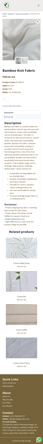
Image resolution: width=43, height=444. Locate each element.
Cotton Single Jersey (21, 263)
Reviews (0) (8, 117)
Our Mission (7, 406)
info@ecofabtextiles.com (14, 219)
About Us (6, 396)
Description (8, 113)
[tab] (21, 113)
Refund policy (8, 386)
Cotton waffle (21, 330)
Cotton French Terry (21, 363)
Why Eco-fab (8, 399)
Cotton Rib (21, 296)
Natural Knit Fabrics (15, 106)
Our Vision (7, 402)
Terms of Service (9, 383)
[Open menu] (38, 5)
